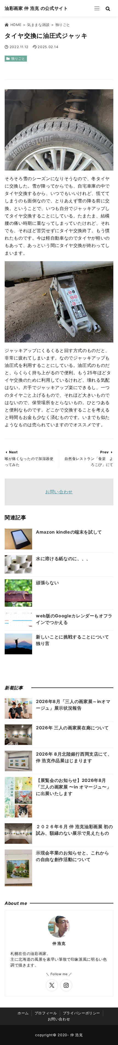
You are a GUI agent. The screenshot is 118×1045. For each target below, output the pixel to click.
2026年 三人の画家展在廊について (72, 727)
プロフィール (46, 1013)
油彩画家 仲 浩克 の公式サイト (36, 8)
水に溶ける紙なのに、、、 (63, 558)
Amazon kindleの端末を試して (69, 532)
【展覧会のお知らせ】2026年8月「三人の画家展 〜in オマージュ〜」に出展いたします (73, 787)
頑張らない (47, 582)
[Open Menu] (96, 8)
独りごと (18, 58)
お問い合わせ (59, 491)
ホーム (23, 1013)
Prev (104, 452)
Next (13, 452)
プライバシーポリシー (81, 1013)
